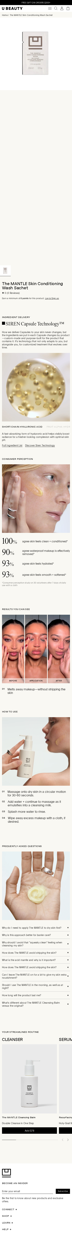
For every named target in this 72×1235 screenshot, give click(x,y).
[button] (5, 270)
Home (5, 15)
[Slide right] (68, 1140)
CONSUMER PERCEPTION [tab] (17, 459)
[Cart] (68, 8)
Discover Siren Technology (40, 445)
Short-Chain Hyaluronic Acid (22, 427)
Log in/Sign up (52, 298)
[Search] (56, 8)
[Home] (12, 8)
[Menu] (50, 8)
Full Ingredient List (12, 445)
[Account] (62, 8)
